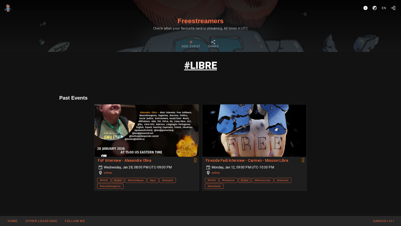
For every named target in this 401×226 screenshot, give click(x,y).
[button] (41, 221)
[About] (365, 8)
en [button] (384, 8)
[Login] (393, 8)
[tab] (191, 44)
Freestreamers (201, 21)
